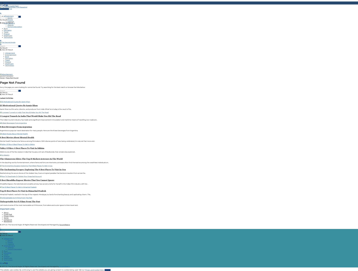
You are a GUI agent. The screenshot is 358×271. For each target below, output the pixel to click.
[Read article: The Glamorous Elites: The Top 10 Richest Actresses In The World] (179, 155)
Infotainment (9, 16)
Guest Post (8, 214)
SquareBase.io (64, 225)
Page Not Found (12, 78)
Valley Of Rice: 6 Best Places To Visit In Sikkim (22, 148)
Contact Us (8, 220)
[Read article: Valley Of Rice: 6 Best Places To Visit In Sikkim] (179, 144)
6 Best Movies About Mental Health (17, 137)
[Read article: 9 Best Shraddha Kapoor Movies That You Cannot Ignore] (179, 176)
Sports (9, 18)
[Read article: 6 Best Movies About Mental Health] (179, 134)
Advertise (5, 9)
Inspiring (10, 21)
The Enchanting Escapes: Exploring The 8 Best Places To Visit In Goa (33, 170)
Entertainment (9, 23)
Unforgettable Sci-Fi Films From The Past (20, 201)
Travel (6, 32)
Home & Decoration (14, 27)
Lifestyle (10, 25)
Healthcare (8, 36)
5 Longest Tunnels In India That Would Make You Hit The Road (30, 116)
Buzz (6, 28)
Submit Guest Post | (11, 6)
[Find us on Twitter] (4, 5)
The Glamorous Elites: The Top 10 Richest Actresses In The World (31, 159)
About (6, 213)
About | (7, 3)
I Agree (107, 270)
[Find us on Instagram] (2, 5)
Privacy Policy (9, 216)
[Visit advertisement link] (6, 74)
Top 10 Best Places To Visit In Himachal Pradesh (23, 191)
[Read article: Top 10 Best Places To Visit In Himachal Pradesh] (179, 187)
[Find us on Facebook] (0, 5)
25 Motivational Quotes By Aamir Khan (19, 105)
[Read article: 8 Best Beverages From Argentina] (179, 123)
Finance (7, 34)
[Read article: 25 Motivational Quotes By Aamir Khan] (179, 102)
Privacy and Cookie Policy (94, 270)
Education (7, 30)
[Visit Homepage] (13, 7)
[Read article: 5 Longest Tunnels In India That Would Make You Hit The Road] (179, 112)
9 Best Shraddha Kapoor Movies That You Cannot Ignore (27, 180)
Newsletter (8, 221)
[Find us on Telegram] (7, 5)
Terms (6, 218)
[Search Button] (19, 17)
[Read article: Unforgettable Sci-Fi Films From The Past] (179, 198)
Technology (8, 37)
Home (2, 78)
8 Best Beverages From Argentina (16, 127)
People (10, 20)
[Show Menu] (0, 41)
